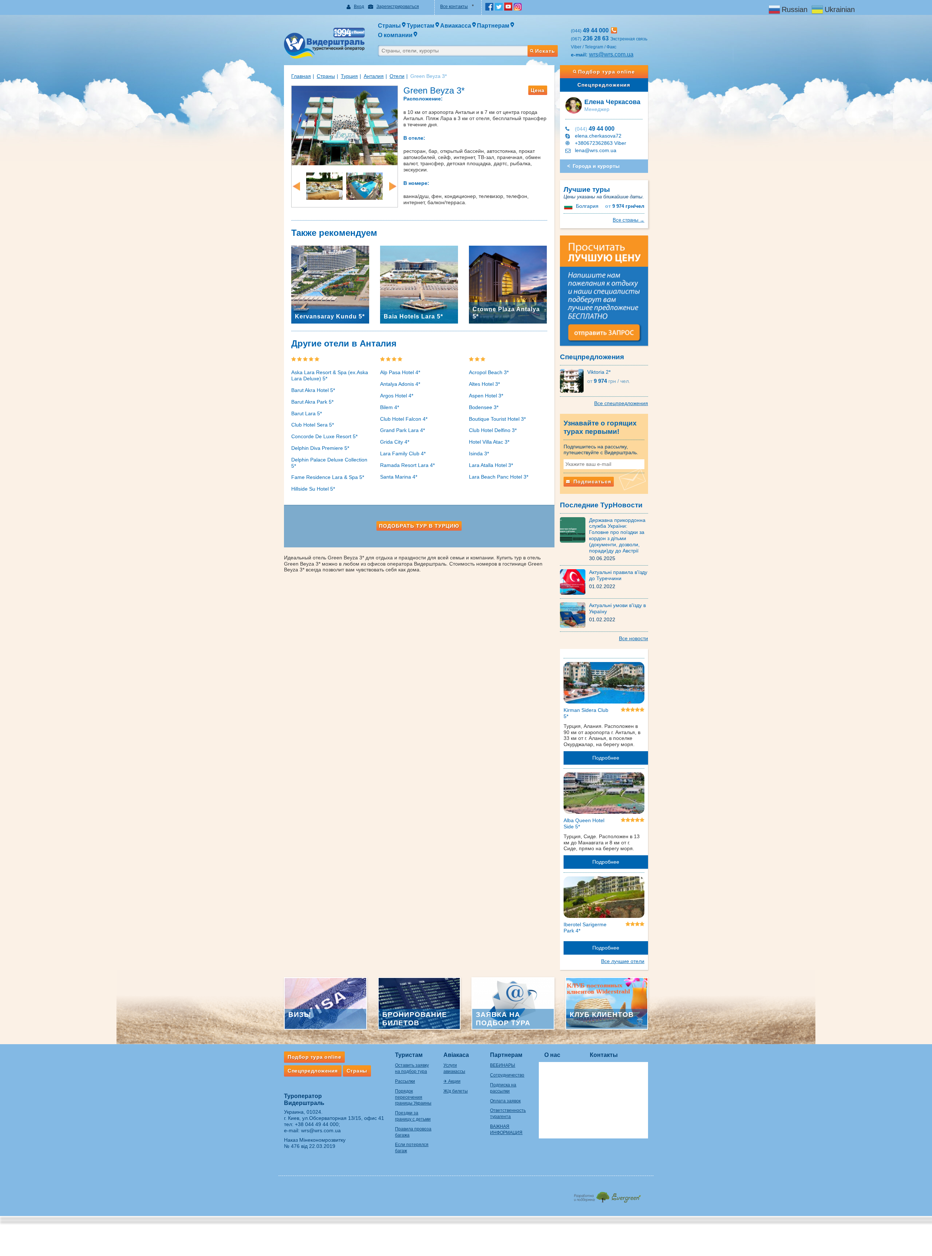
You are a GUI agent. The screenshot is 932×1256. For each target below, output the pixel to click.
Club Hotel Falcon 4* (403, 419)
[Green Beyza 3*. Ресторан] (324, 186)
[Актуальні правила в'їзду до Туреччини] (574, 582)
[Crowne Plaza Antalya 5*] (508, 284)
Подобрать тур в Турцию (419, 526)
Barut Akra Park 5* (312, 402)
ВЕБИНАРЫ (502, 1065)
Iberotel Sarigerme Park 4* (585, 928)
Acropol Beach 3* (489, 372)
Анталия (374, 76)
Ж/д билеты (455, 1091)
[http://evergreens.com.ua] (607, 1195)
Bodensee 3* (483, 407)
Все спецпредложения (621, 403)
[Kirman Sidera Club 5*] (604, 684)
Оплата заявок (505, 1101)
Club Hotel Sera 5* (312, 425)
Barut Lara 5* (306, 413)
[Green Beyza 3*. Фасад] (345, 125)
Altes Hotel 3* (484, 384)
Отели (397, 76)
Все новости (633, 638)
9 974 (624, 206)
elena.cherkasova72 (598, 136)
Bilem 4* (389, 407)
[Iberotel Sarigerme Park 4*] (604, 899)
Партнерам (506, 1055)
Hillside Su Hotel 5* (313, 489)
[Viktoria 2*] (573, 380)
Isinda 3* (479, 453)
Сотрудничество (507, 1075)
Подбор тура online (606, 72)
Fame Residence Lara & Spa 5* (327, 477)
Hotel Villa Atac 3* (489, 442)
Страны (326, 76)
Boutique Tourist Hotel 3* (497, 419)
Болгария (587, 206)
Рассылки (405, 1081)
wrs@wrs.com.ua (611, 54)
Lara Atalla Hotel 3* (491, 465)
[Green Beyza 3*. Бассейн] (364, 186)
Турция (349, 76)
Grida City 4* (394, 442)
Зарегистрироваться (397, 6)
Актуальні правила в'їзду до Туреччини (618, 575)
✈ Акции (452, 1081)
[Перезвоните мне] (614, 30)
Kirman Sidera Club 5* (586, 713)
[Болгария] (569, 206)
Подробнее (605, 758)
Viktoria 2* (599, 372)
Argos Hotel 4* (396, 396)
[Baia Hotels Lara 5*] (419, 284)
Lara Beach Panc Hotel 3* (498, 477)
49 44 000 (595, 129)
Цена (538, 90)
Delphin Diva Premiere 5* (320, 448)
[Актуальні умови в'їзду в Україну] (574, 615)
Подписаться (591, 481)
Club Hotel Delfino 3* (493, 430)
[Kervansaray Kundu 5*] (330, 284)
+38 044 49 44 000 (317, 1124)
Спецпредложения (603, 85)
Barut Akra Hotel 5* (313, 390)
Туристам (409, 1055)
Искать (545, 51)
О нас (552, 1055)
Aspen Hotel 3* (486, 396)
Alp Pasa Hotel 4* (400, 372)
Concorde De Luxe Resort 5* (324, 436)
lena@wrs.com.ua (595, 150)
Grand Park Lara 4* (402, 430)
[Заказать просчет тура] (604, 294)
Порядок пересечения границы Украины (413, 1097)
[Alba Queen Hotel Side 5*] (604, 794)
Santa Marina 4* (398, 477)
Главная (301, 76)
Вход (359, 6)
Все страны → (628, 220)
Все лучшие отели (622, 961)
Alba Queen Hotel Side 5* (584, 823)
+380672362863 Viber (600, 143)
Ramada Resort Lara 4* (407, 465)
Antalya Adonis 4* (400, 384)
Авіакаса (456, 1055)
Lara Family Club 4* (403, 453)
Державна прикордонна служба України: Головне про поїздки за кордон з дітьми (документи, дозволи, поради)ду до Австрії (617, 535)
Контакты (604, 1055)
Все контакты (454, 6)
